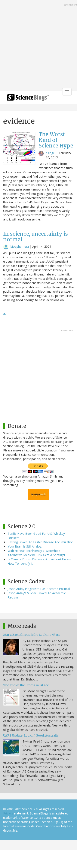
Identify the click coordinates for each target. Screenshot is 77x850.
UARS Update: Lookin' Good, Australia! (31, 735)
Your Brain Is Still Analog (24, 546)
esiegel (50, 153)
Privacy (8, 813)
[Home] (27, 99)
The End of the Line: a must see (26, 685)
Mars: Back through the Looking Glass (31, 635)
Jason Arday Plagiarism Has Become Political (39, 589)
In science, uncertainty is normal (35, 237)
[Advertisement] (38, 45)
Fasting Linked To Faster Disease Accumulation (41, 542)
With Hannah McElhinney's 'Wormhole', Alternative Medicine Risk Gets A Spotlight (36, 553)
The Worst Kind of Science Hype (55, 140)
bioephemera (19, 246)
